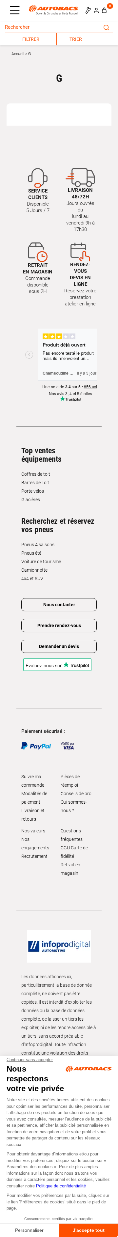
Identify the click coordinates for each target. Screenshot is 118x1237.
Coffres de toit (35, 474)
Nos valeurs (33, 830)
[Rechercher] (106, 27)
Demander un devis (59, 646)
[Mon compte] (96, 10)
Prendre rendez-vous (59, 625)
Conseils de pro (76, 793)
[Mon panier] (104, 10)
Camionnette (34, 570)
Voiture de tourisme (41, 561)
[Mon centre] (88, 10)
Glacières (30, 499)
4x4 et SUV (32, 578)
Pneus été (31, 553)
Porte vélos (32, 491)
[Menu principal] (16, 11)
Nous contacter (59, 604)
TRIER (75, 39)
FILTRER (30, 39)
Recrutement (34, 856)
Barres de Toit (35, 482)
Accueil (17, 54)
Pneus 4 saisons (37, 544)
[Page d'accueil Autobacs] (55, 10)
